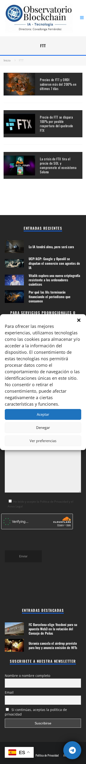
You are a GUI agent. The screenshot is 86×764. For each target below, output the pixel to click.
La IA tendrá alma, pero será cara (51, 246)
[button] (78, 320)
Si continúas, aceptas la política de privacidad (36, 711)
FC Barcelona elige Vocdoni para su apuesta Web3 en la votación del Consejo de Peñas (53, 629)
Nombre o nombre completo (27, 675)
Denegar (43, 427)
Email (9, 692)
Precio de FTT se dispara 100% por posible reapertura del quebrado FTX (56, 123)
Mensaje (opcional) (17, 411)
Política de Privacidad (47, 755)
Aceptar (43, 414)
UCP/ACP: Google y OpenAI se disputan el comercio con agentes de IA (54, 263)
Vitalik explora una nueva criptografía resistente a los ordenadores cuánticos (54, 280)
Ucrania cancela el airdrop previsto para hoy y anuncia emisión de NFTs (53, 645)
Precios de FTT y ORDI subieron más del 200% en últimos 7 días (58, 84)
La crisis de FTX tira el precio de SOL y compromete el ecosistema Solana (58, 165)
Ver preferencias (43, 440)
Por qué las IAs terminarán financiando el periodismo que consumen (49, 296)
